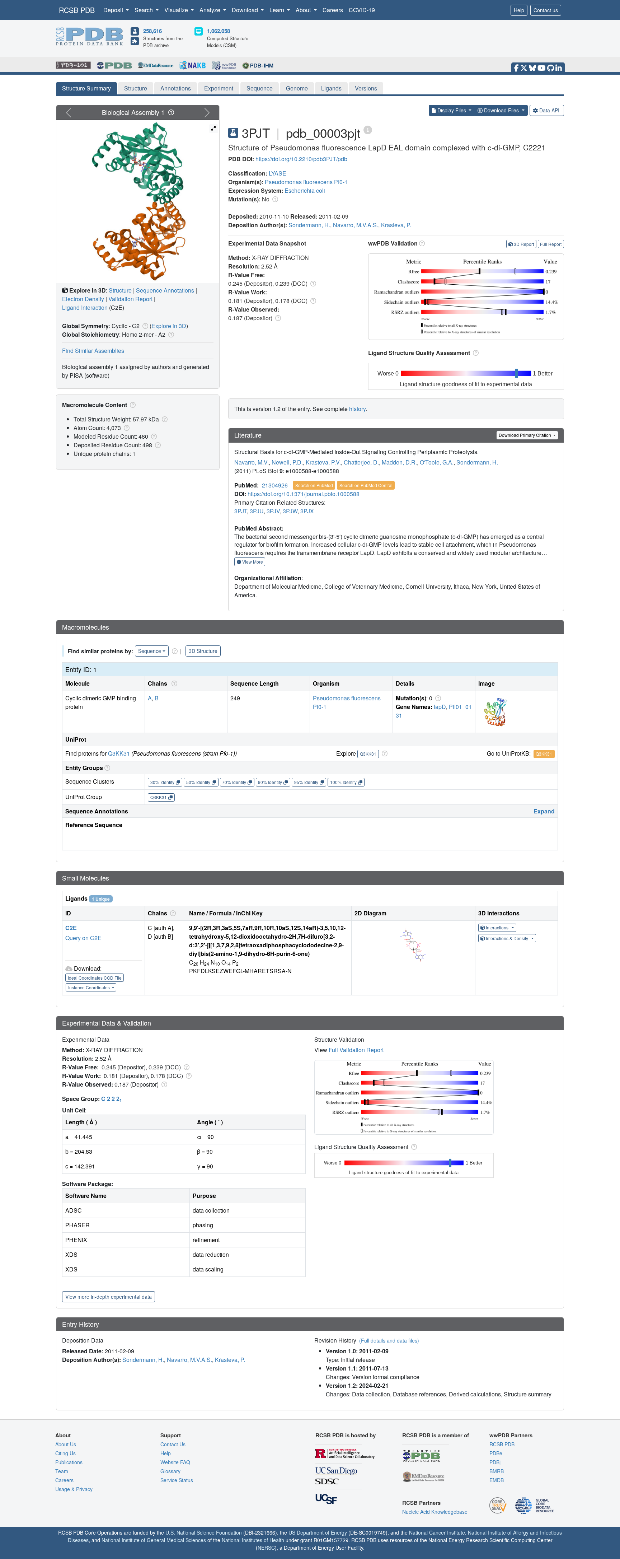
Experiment (218, 88)
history (357, 409)
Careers (333, 10)
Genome (297, 88)
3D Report (524, 244)
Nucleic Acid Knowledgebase (435, 1511)
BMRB (496, 1471)
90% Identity (270, 782)
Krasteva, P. (396, 225)
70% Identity (234, 782)
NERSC (266, 1547)
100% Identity (343, 782)
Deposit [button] (114, 10)
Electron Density (83, 299)
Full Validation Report (356, 1050)
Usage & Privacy (74, 1489)
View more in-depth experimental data (108, 1296)
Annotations (175, 88)
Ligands (331, 88)
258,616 (152, 31)
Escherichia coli (305, 190)
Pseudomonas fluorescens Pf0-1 (306, 182)
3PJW (290, 511)
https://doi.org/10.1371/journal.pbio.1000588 (304, 494)
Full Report (551, 244)
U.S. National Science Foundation (203, 1532)
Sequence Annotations (165, 290)
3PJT (240, 511)
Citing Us (65, 1453)
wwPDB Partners (510, 1435)
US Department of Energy (317, 1532)
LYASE (277, 173)
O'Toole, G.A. (437, 462)
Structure (135, 88)
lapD (440, 707)
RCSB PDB (77, 10)
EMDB (496, 1480)
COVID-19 (362, 10)
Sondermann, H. (309, 225)
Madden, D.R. (399, 462)
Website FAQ (175, 1462)
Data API (549, 110)
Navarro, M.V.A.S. (355, 225)
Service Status (176, 1480)
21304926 (275, 485)
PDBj (495, 1462)
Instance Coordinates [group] (89, 987)
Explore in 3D (168, 326)
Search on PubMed (314, 485)
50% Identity (198, 782)
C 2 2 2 (111, 1098)
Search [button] (144, 10)
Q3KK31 (119, 753)
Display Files (452, 110)
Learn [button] (277, 10)
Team (61, 1471)
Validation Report (130, 299)
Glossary (170, 1471)
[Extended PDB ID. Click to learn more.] (367, 129)
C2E (71, 928)
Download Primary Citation (525, 435)
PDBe (495, 1453)
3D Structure (203, 650)
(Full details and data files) (389, 1340)
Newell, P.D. (287, 462)
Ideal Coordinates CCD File (95, 978)
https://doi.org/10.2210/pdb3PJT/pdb (301, 159)
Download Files (501, 110)
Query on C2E (83, 938)
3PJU (257, 511)
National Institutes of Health (253, 1540)
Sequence (259, 88)
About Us (65, 1444)
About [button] (304, 10)
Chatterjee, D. (361, 462)
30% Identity (162, 782)
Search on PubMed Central (366, 485)
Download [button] (245, 10)
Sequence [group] (149, 650)
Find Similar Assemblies (93, 350)
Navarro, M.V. (251, 462)
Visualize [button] (176, 10)
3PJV (273, 511)
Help (519, 10)
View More (252, 562)
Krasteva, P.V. (323, 462)
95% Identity (306, 782)
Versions (366, 88)
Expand (544, 811)
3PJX (307, 511)
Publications (69, 1462)
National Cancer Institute (437, 1532)
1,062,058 (218, 31)
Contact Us (172, 1444)
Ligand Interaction (85, 307)
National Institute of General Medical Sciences (154, 1540)
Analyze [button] (210, 10)
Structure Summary (86, 88)
